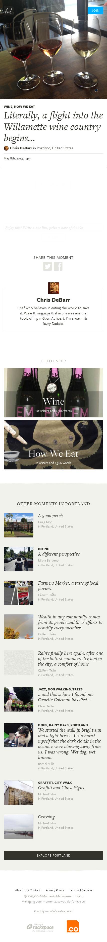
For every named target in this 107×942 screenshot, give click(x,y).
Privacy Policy (55, 890)
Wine (8, 106)
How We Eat (24, 106)
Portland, (55, 148)
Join (96, 10)
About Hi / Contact (28, 890)
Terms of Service (80, 890)
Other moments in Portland (53, 503)
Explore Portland (54, 855)
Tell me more (53, 184)
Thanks (53, 237)
